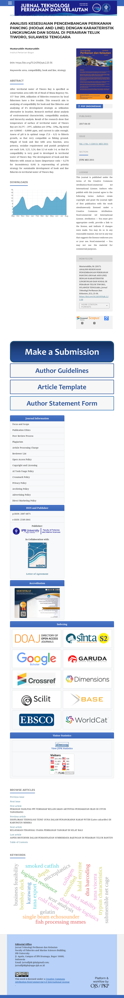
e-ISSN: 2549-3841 (21, 519)
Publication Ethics (21, 430)
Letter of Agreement (37, 573)
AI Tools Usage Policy (23, 471)
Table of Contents (19, 842)
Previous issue (17, 796)
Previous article (18, 816)
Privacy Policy (19, 483)
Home (13, 15)
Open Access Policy (22, 459)
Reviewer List (19, 453)
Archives (23, 15)
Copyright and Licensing (24, 465)
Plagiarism (17, 441)
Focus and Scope (20, 424)
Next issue (15, 801)
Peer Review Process (22, 435)
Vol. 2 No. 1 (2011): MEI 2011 (44, 15)
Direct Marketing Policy (24, 500)
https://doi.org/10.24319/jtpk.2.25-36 (34, 62)
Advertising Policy (21, 494)
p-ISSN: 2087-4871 (21, 513)
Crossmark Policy (21, 477)
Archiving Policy (20, 488)
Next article (16, 827)
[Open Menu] (10, 3)
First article (16, 806)
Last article (15, 834)
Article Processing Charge (25, 447)
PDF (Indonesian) (90, 106)
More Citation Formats (89, 305)
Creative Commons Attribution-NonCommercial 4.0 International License (42, 980)
